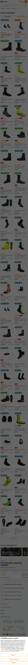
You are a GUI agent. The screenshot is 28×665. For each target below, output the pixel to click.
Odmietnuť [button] (14, 662)
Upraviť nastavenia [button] (14, 659)
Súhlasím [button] (14, 655)
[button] (3, 650)
